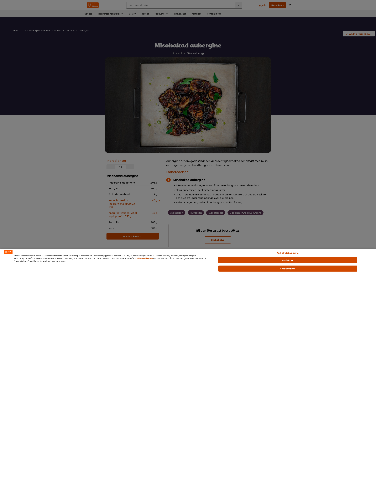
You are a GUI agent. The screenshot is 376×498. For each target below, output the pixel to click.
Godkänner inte (287, 268)
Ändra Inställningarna (287, 252)
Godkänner (287, 260)
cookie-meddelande (144, 258)
